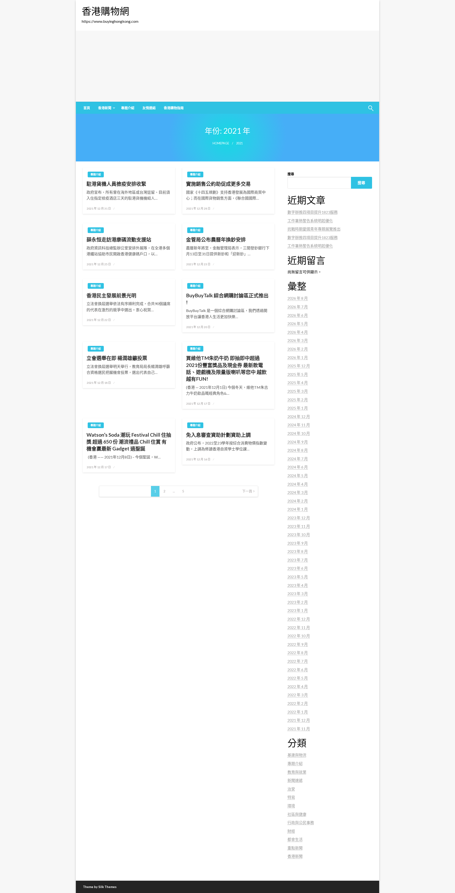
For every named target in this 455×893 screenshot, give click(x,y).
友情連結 (149, 108)
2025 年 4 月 (297, 382)
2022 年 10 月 (298, 635)
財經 (291, 831)
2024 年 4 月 (297, 484)
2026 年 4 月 (297, 332)
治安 (291, 789)
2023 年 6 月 (297, 568)
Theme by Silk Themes (100, 887)
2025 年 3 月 (297, 391)
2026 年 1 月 (297, 357)
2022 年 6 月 (297, 669)
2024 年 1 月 (297, 509)
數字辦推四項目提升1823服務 (312, 212)
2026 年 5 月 (297, 323)
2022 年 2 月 (297, 703)
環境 (291, 805)
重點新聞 (295, 848)
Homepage (221, 143)
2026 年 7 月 (297, 306)
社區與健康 (296, 814)
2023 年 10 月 (298, 534)
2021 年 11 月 (298, 728)
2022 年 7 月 (297, 661)
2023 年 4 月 (297, 585)
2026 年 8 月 (297, 298)
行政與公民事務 (300, 822)
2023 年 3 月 (297, 593)
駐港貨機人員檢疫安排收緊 (116, 184)
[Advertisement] (227, 66)
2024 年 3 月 (297, 492)
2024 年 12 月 (298, 416)
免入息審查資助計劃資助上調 (218, 435)
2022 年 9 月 (297, 644)
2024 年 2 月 (297, 501)
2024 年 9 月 (297, 442)
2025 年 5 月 (297, 374)
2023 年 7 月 (297, 560)
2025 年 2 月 (297, 399)
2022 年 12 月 (298, 619)
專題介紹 (127, 108)
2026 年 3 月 (297, 340)
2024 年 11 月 (298, 424)
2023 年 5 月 (297, 576)
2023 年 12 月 (298, 517)
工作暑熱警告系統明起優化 (310, 220)
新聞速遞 (295, 780)
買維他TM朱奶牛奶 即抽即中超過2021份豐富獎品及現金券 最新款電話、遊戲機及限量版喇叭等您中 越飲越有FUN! (226, 368)
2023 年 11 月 (298, 526)
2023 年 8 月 (297, 551)
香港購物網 (105, 11)
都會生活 (295, 839)
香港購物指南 (174, 108)
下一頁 (247, 491)
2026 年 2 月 (297, 349)
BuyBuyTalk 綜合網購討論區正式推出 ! (227, 298)
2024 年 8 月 (297, 450)
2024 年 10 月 (298, 433)
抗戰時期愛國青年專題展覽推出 (314, 229)
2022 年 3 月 (297, 694)
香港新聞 (104, 108)
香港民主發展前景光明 (111, 295)
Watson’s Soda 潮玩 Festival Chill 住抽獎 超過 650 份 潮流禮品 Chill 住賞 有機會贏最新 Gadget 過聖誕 (128, 442)
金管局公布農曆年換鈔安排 (216, 239)
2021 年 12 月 (298, 720)
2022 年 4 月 (297, 686)
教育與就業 (296, 772)
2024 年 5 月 (297, 475)
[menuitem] (86, 108)
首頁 (86, 108)
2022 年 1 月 (297, 712)
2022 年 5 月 (297, 678)
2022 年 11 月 (298, 627)
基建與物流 (296, 755)
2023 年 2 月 (297, 602)
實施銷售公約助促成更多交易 (218, 184)
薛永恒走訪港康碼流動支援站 (118, 239)
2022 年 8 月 (297, 652)
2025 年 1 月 (297, 408)
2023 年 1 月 (297, 610)
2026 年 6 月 (297, 315)
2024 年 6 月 (297, 467)
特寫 (291, 797)
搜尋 (290, 174)
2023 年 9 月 (297, 543)
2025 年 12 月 (298, 365)
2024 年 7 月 (297, 458)
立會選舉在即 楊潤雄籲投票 (116, 358)
